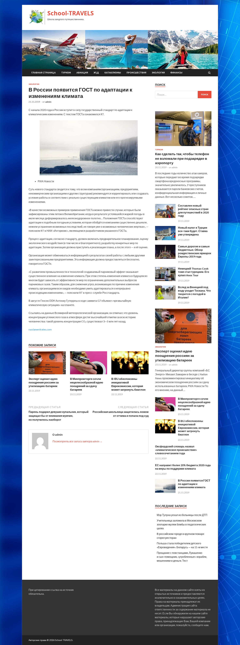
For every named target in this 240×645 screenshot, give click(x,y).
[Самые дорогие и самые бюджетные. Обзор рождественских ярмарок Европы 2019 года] (165, 257)
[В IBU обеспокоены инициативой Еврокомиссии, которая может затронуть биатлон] (130, 375)
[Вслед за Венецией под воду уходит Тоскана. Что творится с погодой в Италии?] (165, 298)
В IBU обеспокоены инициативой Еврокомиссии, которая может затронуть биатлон (128, 384)
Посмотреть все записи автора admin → (77, 441)
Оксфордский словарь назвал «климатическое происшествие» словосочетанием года (176, 450)
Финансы (176, 72)
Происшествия (136, 72)
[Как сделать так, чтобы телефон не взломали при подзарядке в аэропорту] (183, 146)
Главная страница (43, 72)
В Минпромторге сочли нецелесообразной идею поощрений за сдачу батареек (86, 384)
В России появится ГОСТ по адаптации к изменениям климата (194, 484)
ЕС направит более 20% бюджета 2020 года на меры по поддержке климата (183, 467)
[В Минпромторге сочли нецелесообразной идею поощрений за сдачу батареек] (88, 375)
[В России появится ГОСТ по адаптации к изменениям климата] (165, 491)
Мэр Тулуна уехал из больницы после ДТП (182, 514)
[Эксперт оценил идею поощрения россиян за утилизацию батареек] (47, 375)
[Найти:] (183, 94)
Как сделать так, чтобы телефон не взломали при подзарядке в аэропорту (182, 158)
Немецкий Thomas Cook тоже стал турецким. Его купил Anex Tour (193, 272)
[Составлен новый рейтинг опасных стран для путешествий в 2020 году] (165, 216)
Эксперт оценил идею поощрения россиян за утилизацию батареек (44, 382)
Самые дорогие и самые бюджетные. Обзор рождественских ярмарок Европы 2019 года (194, 251)
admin (48, 102)
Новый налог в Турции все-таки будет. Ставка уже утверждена (193, 231)
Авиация (82, 72)
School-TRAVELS (70, 13)
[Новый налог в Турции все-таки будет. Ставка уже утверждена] (165, 239)
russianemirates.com (40, 329)
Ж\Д (96, 72)
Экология (158, 72)
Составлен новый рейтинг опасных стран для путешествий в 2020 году (193, 210)
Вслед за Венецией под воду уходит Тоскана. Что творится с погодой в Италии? (194, 292)
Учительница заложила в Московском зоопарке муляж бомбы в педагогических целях (181, 524)
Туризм (66, 72)
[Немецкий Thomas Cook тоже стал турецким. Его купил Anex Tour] (165, 279)
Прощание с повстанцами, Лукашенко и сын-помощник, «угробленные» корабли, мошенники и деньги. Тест (182, 556)
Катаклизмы (112, 72)
